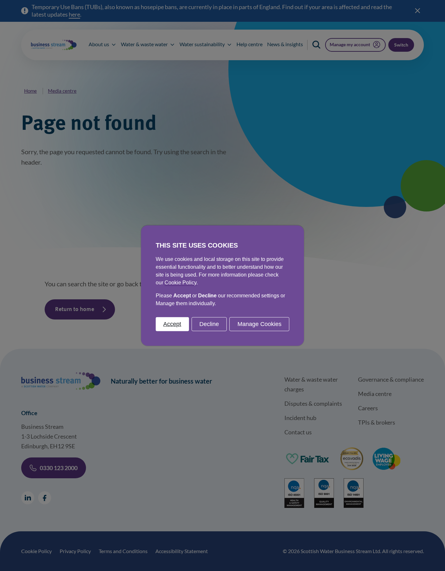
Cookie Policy (180, 282)
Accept (172, 323)
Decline (209, 323)
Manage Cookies (259, 323)
